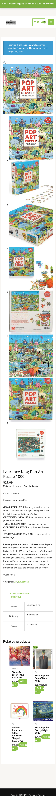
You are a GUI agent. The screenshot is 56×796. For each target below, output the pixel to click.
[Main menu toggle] (51, 22)
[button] (4, 62)
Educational (23, 582)
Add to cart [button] (19, 683)
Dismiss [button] (50, 4)
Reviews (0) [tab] (15, 597)
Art (15, 582)
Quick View (19, 663)
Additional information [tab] (19, 593)
